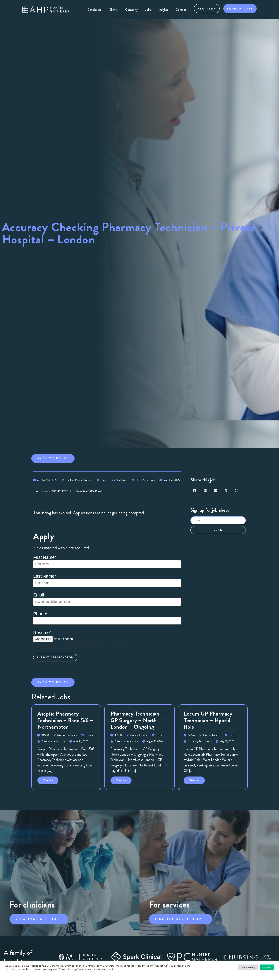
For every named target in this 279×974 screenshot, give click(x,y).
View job (50, 779)
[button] (194, 490)
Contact (181, 9)
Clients (113, 9)
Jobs (148, 9)
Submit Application (55, 657)
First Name (44, 557)
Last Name (44, 576)
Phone (40, 614)
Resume (42, 632)
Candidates (94, 9)
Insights (163, 9)
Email (39, 595)
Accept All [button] (267, 967)
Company (131, 9)
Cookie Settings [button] (248, 967)
